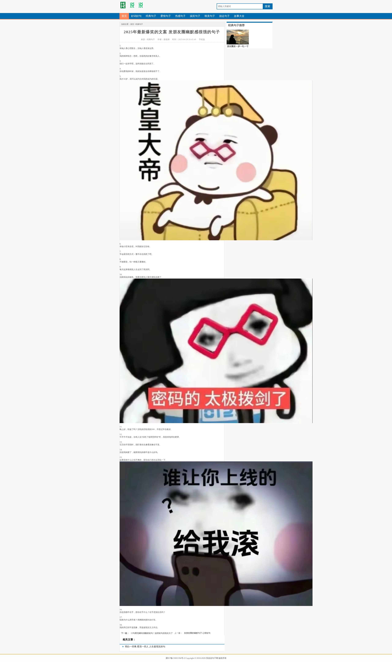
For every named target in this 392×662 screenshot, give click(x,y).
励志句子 (224, 16)
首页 (124, 16)
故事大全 (239, 16)
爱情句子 (165, 16)
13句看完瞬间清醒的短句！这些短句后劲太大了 (152, 633)
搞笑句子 (195, 16)
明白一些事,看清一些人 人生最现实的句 (145, 646)
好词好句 (136, 16)
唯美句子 (210, 16)
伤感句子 (180, 16)
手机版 (202, 39)
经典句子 (151, 16)
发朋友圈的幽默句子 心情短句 (197, 633)
